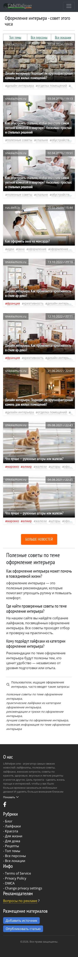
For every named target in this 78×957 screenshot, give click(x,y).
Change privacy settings (23, 888)
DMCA (10, 883)
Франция (13, 303)
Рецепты (12, 846)
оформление (37, 249)
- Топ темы (11, 851)
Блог (8, 821)
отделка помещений (52, 86)
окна (21, 249)
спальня (42, 140)
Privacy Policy (15, 878)
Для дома (12, 841)
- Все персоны (14, 856)
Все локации (63, 37)
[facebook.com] (4, 805)
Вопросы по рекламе (20, 900)
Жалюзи (41, 467)
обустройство (61, 140)
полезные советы (19, 140)
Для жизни (13, 836)
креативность (33, 303)
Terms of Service (18, 873)
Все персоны (39, 37)
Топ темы (15, 37)
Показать (9, 797)
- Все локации (14, 861)
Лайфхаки (13, 826)
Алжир (27, 467)
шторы (55, 467)
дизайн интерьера (20, 86)
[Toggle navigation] (69, 6)
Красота (11, 831)
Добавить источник (21, 920)
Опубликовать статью (23, 929)
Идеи (10, 249)
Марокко (13, 467)
